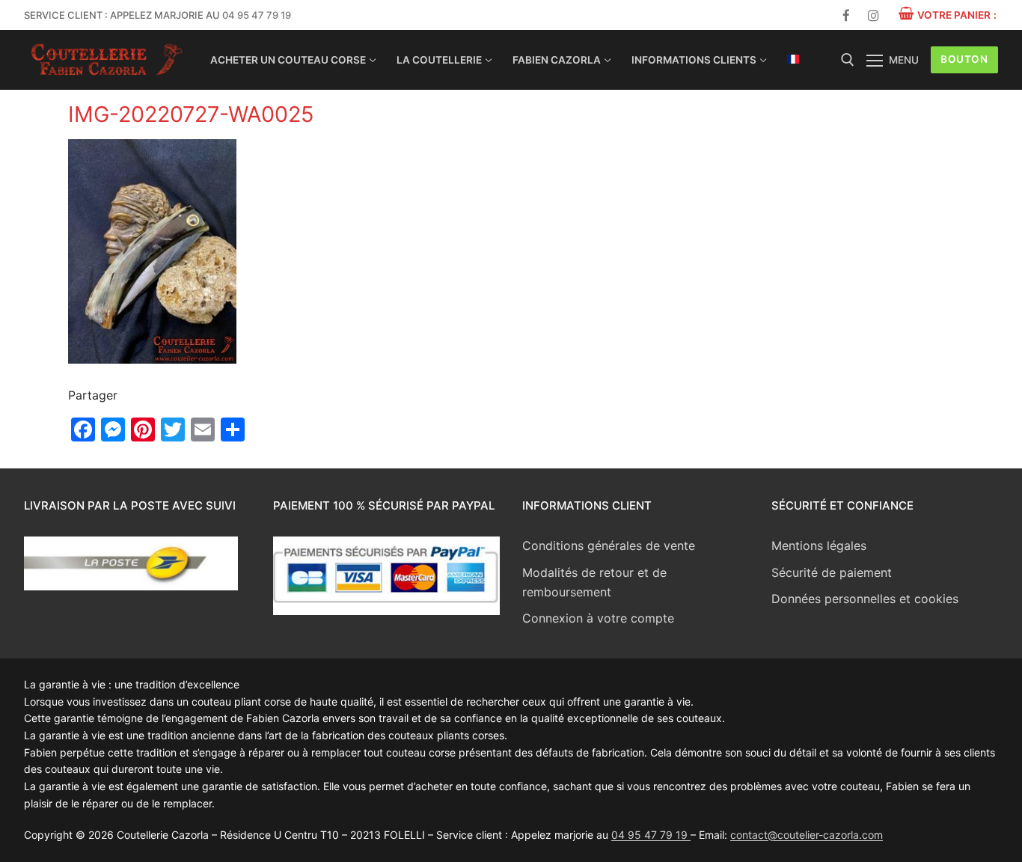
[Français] (793, 59)
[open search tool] (847, 60)
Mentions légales (818, 545)
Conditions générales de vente (608, 545)
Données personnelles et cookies (864, 598)
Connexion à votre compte (598, 618)
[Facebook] (846, 15)
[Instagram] (873, 15)
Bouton (964, 59)
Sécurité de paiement (831, 572)
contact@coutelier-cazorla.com (806, 834)
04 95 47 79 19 (256, 15)
